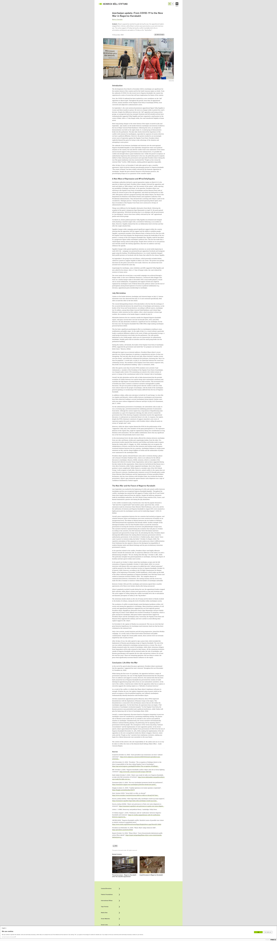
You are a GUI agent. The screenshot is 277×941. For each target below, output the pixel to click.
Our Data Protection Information (8, 936)
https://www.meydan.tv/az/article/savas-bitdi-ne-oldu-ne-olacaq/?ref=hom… (135, 795)
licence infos (171, 80)
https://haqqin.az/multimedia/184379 (123, 790)
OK (258, 932)
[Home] (113, 3)
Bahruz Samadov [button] (117, 19)
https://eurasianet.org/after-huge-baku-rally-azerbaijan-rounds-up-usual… (134, 801)
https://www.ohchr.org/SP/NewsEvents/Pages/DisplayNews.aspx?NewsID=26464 (136, 824)
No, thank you (268, 932)
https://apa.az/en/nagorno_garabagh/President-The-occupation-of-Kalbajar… (135, 766)
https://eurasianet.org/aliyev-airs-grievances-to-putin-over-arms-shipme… (141, 806)
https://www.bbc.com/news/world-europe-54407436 (135, 772)
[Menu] (177, 3)
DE (172, 3)
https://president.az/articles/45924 (122, 830)
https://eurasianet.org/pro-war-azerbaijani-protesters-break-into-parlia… (134, 784)
